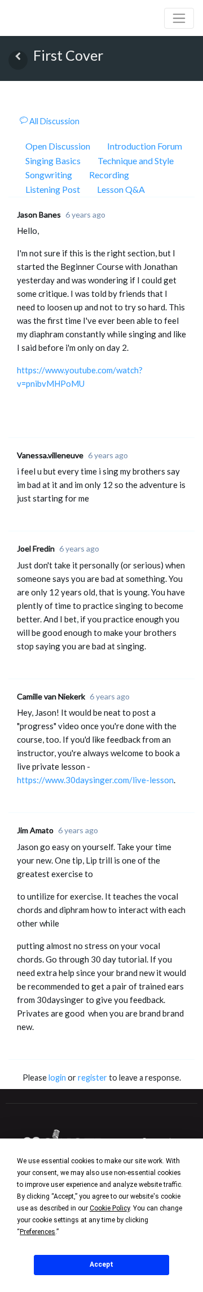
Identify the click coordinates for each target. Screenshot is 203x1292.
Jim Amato (35, 830)
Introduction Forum (144, 146)
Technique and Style (136, 160)
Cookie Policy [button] (110, 1208)
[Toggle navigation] (179, 18)
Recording (109, 174)
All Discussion (54, 121)
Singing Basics (53, 160)
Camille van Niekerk (51, 696)
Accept (101, 1264)
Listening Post (52, 189)
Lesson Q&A (121, 189)
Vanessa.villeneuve (50, 455)
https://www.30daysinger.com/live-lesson (95, 780)
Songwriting (48, 174)
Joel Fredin (36, 548)
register (92, 1077)
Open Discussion (57, 146)
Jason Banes (39, 214)
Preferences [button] (37, 1232)
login (57, 1077)
